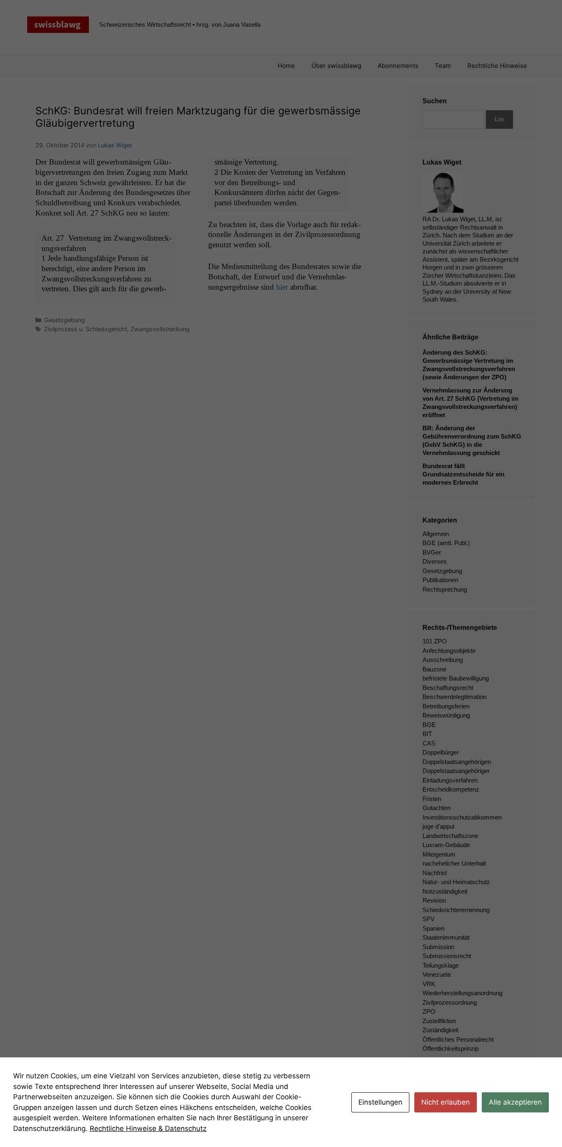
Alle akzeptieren (515, 1102)
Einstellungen (380, 1102)
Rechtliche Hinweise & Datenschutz (148, 1128)
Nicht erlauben (445, 1102)
